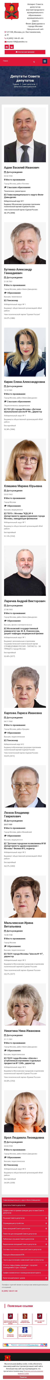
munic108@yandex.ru (17, 41)
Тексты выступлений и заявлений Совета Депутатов (23, 1260)
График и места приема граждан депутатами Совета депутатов (23, 1212)
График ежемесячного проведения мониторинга (22, 1273)
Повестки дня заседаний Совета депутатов (20, 1234)
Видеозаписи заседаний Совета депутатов (19, 1244)
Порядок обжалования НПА (13, 1255)
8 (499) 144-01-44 (15, 38)
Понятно (23, 1377)
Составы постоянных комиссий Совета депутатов (22, 1249)
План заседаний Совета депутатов (16, 1228)
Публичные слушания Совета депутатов (18, 1239)
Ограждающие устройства (13, 1223)
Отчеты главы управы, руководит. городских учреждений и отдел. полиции (20, 1266)
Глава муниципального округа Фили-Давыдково (21, 1200)
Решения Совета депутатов (14, 1218)
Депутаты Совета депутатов (14, 1205)
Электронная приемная (26, 52)
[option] (25, 1314)
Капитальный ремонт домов (14, 1278)
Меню (44, 61)
